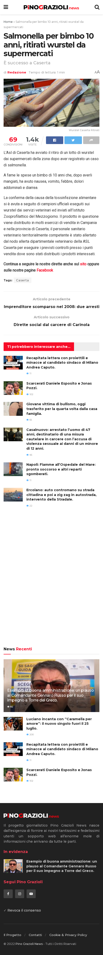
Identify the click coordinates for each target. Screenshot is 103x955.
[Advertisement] (51, 580)
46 (30, 454)
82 (11, 706)
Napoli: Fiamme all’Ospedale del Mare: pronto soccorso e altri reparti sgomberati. (61, 469)
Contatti (35, 935)
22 (30, 505)
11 (30, 373)
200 (31, 734)
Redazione (16, 72)
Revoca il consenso (24, 910)
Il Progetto (12, 935)
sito (83, 264)
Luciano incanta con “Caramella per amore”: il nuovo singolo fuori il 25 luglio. (59, 724)
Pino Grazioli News (29, 944)
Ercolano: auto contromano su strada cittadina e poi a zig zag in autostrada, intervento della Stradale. (61, 495)
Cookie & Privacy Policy (68, 935)
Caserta (22, 280)
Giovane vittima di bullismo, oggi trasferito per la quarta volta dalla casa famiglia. (61, 409)
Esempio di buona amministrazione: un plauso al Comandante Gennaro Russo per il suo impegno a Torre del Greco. (50, 695)
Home (8, 22)
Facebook (45, 270)
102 (31, 394)
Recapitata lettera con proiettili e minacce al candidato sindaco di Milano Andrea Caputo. (62, 362)
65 (30, 419)
